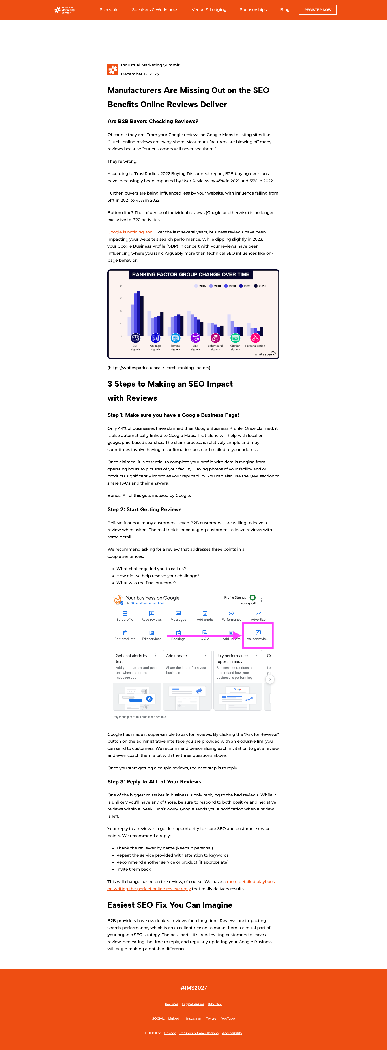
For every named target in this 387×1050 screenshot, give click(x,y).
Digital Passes (193, 1004)
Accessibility (232, 1033)
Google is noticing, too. (130, 232)
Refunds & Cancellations (199, 1033)
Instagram (194, 1018)
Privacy (170, 1033)
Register (171, 1004)
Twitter (212, 1018)
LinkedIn (175, 1018)
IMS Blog (215, 1004)
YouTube (228, 1018)
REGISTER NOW (318, 10)
